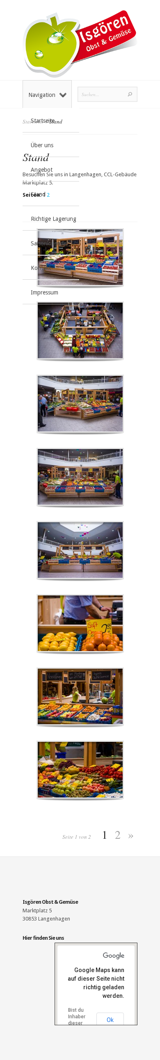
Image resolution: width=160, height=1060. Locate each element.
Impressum (44, 292)
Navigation (41, 95)
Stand (38, 194)
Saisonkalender (50, 243)
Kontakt (41, 268)
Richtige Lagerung (53, 219)
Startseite (43, 120)
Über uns (42, 145)
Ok (110, 1020)
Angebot (42, 169)
